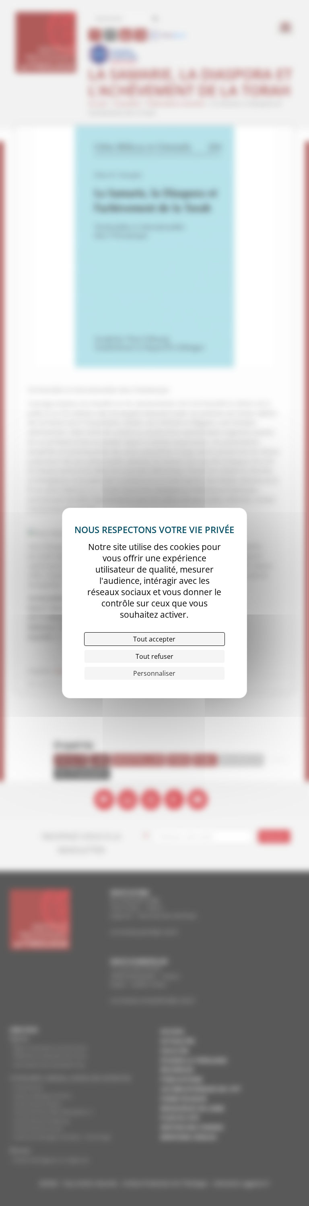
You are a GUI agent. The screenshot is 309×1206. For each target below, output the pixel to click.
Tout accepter (154, 639)
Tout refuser (154, 656)
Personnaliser (154, 673)
